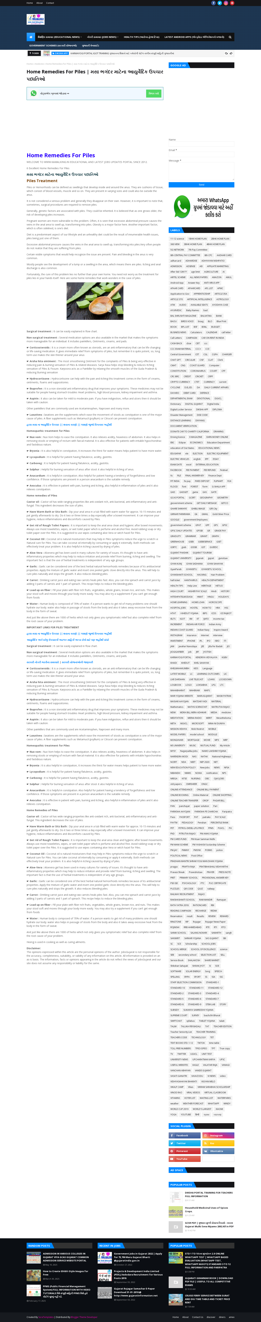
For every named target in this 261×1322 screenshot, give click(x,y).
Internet (205, 635)
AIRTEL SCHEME (178, 277)
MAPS (207, 690)
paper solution (201, 806)
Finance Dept (215, 475)
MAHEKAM (194, 690)
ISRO (217, 640)
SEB (172, 954)
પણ (93, 639)
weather (174, 1103)
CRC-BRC (174, 376)
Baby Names (192, 310)
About (39, 2)
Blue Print (221, 321)
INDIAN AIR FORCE (195, 624)
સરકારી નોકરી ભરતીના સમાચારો (43, 662)
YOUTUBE (186, 1114)
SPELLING (175, 976)
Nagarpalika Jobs (188, 751)
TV (171, 1053)
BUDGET (215, 326)
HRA (218, 607)
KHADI (173, 662)
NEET (193, 762)
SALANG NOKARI (199, 932)
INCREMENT (176, 624)
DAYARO (174, 392)
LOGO (189, 684)
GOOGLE (174, 519)
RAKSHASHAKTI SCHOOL (182, 899)
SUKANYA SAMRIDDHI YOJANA (198, 1009)
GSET (218, 541)
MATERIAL (216, 701)
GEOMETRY (222, 497)
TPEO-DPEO (201, 1048)
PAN (172, 806)
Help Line (192, 585)
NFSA (226, 767)
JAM (172, 646)
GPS (216, 525)
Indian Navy (203, 629)
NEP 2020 (204, 762)
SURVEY (195, 1015)
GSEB (191, 541)
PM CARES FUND (178, 839)
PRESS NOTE (225, 872)
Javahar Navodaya (188, 646)
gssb (183, 547)
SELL (223, 954)
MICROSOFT (198, 723)
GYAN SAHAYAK (215, 563)
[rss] (218, 1143)
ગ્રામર (206, 1114)
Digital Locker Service (181, 409)
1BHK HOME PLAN (198, 238)
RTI (215, 927)
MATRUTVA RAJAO (221, 706)
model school (197, 734)
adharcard (175, 260)
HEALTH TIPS (176, 585)
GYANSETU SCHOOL (211, 569)
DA (198, 387)
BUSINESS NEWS (178, 332)
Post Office (196, 855)
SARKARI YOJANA (192, 938)
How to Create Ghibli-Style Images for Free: (65, 1273)
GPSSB (199, 530)
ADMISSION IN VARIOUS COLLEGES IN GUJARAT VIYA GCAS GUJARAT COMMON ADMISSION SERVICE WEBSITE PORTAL (131, 53)
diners (222, 1317)
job (190, 651)
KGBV (224, 657)
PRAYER (210, 872)
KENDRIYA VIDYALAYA (206, 657)
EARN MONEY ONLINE (217, 437)
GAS (205, 492)
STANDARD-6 (194, 998)
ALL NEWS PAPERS (199, 277)
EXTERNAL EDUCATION (207, 464)
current (222, 381)
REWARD (224, 916)
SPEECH (218, 971)
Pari (215, 806)
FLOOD (174, 486)
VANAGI (226, 1064)
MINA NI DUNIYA (216, 723)
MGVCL (183, 723)
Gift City (213, 508)
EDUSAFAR (175, 453)
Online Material (200, 795)
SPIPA (187, 976)
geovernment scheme (181, 503)
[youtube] (185, 1159)
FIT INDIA (175, 481)
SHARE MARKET (212, 960)
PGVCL (221, 828)
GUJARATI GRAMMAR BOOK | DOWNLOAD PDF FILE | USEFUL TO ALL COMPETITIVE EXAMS (209, 1282)
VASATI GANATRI (178, 1076)
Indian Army (215, 624)
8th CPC (208, 255)
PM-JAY (173, 850)
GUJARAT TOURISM (202, 552)
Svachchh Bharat (212, 1015)
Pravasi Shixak (177, 872)
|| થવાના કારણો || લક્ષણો (73, 633)
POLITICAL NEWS (178, 855)
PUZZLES (174, 888)
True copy (225, 1048)
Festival (224, 470)
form (205, 486)
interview (217, 635)
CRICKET (199, 376)
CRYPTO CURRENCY (180, 381)
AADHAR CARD (224, 255)
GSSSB (194, 547)
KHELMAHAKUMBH (179, 668)
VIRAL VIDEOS (193, 1092)
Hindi (213, 591)
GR (208, 530)
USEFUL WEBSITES (179, 1064)
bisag (200, 321)
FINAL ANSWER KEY (194, 475)
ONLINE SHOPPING (222, 795)
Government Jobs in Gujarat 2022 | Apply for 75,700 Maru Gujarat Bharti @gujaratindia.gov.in (138, 1257)
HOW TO (206, 607)
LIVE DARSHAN (177, 679)
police (219, 850)
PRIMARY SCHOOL (189, 877)
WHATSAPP (213, 1103)
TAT (207, 1026)
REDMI (214, 910)
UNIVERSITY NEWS (179, 1059)
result (189, 916)
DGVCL (218, 398)
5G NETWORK (177, 249)
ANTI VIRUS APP (211, 282)
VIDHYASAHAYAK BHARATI (183, 1081)
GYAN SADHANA (194, 563)
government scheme (180, 525)
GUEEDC (214, 547)
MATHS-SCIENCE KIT (197, 706)
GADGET (184, 492)
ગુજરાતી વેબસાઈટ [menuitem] (90, 45)
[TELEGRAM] (218, 1159)
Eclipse (182, 442)
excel (188, 464)
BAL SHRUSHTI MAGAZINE (183, 315)
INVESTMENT (176, 640)
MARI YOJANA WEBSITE (181, 695)
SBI (224, 938)
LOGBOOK (175, 684)
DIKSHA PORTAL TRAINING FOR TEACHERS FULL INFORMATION (209, 1194)
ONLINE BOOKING (179, 795)
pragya (174, 866)
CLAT (210, 359)
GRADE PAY (220, 530)
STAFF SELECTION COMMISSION (186, 982)
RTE (208, 927)
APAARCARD (194, 288)
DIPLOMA (217, 409)
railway (210, 888)
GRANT (203, 536)
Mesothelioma (223, 717)
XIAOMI (219, 1109)
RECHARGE (200, 910)
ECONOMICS (196, 442)
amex (231, 1317)
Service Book (176, 960)
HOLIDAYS (223, 596)
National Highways (221, 756)
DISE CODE (202, 415)
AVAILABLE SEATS (199, 304)
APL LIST (209, 288)
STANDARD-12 (215, 987)
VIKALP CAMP (177, 1087)
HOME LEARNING (178, 602)
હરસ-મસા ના (34, 633)
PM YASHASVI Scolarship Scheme (208, 844)
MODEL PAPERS (178, 734)
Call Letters (176, 337)
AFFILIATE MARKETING (218, 266)
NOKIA (198, 773)
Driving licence (177, 437)
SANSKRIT (175, 938)
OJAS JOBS (219, 778)
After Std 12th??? (178, 271)
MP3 (217, 739)
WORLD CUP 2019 (179, 1109)
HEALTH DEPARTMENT (213, 580)
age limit (195, 271)
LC (191, 673)
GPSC (224, 525)
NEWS (217, 767)
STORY (223, 1004)
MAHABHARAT (177, 690)
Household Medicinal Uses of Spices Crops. (206, 1209)
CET (197, 354)
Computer (214, 365)
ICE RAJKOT (226, 613)
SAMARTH (216, 932)
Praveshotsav (195, 872)
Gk (196, 514)
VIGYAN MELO (208, 1081)
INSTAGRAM (176, 635)
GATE (213, 492)
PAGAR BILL (219, 800)
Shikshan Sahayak (179, 965)
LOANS (211, 679)
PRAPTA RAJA (188, 866)
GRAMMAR (190, 536)
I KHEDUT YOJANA (189, 613)
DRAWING (219, 431)
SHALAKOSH (194, 960)
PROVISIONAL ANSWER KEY (215, 877)
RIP (187, 921)
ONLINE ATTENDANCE (181, 789)
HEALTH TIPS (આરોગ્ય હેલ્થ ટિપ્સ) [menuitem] (141, 37)
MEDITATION (176, 717)
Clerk (220, 359)
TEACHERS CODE (178, 1037)
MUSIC (193, 745)
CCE (207, 348)
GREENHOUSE (177, 541)
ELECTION (198, 453)
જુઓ (91, 633)
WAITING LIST (206, 1098)
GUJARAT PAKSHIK (179, 552)
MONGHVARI (176, 739)
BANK (219, 315)
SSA (213, 976)
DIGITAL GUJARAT (194, 403)
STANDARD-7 (212, 998)
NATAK (204, 756)
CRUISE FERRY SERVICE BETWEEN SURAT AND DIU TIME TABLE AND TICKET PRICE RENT (207, 1299)
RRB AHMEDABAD (193, 927)
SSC (221, 976)
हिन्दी (197, 1114)
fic (171, 475)
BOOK (173, 326)
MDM (173, 712)
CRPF (210, 376)
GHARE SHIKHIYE (178, 508)
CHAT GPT (175, 359)
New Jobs (205, 767)
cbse (188, 343)
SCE (179, 943)
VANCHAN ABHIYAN (180, 1070)
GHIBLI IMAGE (198, 508)
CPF (223, 370)
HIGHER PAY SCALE (197, 591)
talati (221, 1020)
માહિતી (71, 639)
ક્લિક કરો (154, 93)
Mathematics (176, 706)
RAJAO (201, 894)
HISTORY (225, 591)
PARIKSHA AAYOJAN (180, 811)
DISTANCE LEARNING (180, 420)
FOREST (194, 486)
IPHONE (191, 640)
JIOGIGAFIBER (177, 651)
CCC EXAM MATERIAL (180, 348)
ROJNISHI (174, 927)
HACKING (201, 574)
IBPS (205, 613)
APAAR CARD (176, 288)
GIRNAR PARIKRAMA (180, 514)
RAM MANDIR (205, 899)
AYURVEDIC (176, 310)
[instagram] (226, 3)
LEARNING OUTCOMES (208, 673)
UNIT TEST (207, 1053)
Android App (177, 282)
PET (172, 828)
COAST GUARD (197, 365)
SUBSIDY (174, 1009)
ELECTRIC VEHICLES (179, 459)
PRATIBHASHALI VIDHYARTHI (213, 866)
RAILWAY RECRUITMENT (182, 894)
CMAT (173, 365)
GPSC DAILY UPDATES (181, 530)
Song (207, 971)
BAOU (173, 321)
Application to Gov (179, 293)
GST (203, 547)
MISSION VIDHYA (178, 728)
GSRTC (173, 547)
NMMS (188, 773)
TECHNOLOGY (198, 1037)
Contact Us (197, 1317)
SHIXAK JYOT (198, 965)
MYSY (173, 751)
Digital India (213, 403)
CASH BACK (176, 343)
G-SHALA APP (218, 486)
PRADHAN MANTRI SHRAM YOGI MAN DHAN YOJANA (196, 861)
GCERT (192, 497)
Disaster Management (181, 415)
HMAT (200, 596)
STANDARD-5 (177, 998)
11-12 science (177, 238)
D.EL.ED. (188, 387)
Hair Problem (217, 574)
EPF (206, 459)
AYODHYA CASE (220, 304)
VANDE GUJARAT (203, 1070)
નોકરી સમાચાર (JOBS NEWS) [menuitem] (101, 37)
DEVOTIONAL (203, 398)
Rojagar (197, 921)
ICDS (213, 613)
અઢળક (63, 639)
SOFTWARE (175, 971)
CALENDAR (211, 332)
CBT (198, 343)
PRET (172, 877)
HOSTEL (194, 607)
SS (206, 976)
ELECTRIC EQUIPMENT (218, 453)
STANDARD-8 (177, 1004)
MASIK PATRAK (224, 695)
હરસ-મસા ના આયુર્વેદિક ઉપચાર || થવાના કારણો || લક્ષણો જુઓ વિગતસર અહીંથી (69, 424)
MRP (225, 739)
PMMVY (185, 850)
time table (214, 1042)
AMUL (229, 277)
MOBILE (212, 728)
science (223, 949)
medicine (39, 63)
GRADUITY (175, 536)
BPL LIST (185, 326)
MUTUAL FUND (208, 745)
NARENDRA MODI (179, 756)
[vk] (218, 1151)
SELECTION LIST (208, 954)
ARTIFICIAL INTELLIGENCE (199, 299)
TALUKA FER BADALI (191, 1026)
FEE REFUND (210, 470)
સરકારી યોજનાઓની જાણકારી (77, 662)
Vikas (190, 1087)
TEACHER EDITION (223, 1026)
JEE (202, 646)
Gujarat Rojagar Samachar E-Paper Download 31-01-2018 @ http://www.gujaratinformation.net (136, 1292)
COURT (213, 370)
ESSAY (216, 459)
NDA (183, 762)
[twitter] (220, 3)
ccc (205, 343)
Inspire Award (221, 629)
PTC (203, 883)
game (195, 492)
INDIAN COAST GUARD (181, 629)
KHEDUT (185, 662)
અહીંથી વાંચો (101, 639)
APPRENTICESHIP (202, 293)
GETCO (224, 503)
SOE (217, 965)
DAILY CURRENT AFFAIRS (216, 387)
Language (207, 668)
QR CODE (188, 888)
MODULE (212, 734)
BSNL (204, 326)
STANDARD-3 (194, 993)
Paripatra (227, 811)
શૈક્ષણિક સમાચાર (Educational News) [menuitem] (59, 37)
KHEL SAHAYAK (201, 662)
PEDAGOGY (187, 822)
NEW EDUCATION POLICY (183, 767)
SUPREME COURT (178, 1015)
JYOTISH (207, 651)
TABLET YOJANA (207, 1020)
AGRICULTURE (211, 271)
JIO (228, 646)
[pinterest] (232, 3)
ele (186, 453)
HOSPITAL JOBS (178, 607)
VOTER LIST (189, 1098)
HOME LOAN (198, 602)
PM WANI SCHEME (179, 844)
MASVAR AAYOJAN (179, 701)
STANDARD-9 (194, 1004)
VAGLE (195, 1064)
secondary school (187, 954)
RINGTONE (175, 921)
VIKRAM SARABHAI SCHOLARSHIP (214, 1087)
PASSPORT (185, 817)
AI (224, 271)
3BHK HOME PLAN (193, 244)
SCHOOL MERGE (178, 949)
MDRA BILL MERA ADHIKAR (193, 712)
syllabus (190, 1020)
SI (210, 965)
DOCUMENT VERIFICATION (183, 426)
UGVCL (193, 1053)
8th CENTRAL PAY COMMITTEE (185, 255)
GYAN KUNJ (176, 563)
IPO (208, 640)
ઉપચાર (55, 633)
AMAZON (216, 277)
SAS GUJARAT (212, 938)
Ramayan (221, 899)
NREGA (173, 778)
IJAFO (206, 618)
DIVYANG (200, 420)
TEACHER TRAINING (206, 1031)
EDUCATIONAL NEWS (209, 448)
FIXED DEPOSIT (202, 481)
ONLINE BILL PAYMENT (208, 789)
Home (30, 2)
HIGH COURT (177, 591)
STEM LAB (210, 1004)
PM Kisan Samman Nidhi (203, 839)
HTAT (173, 613)
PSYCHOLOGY (189, 883)
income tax (218, 618)
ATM (172, 304)
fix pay (187, 481)
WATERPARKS (224, 1098)
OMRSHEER (191, 784)
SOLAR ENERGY (193, 971)
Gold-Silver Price (221, 514)
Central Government (180, 354)
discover (211, 1317)
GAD (172, 492)
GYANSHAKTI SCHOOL (181, 574)
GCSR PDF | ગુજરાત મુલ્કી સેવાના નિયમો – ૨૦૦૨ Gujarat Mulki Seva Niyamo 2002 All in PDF (209, 1224)
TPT (213, 1048)
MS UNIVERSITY (177, 745)
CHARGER (227, 354)
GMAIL (205, 514)
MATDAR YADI (200, 701)
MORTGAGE (193, 739)
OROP (206, 800)
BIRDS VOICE (187, 321)
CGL (205, 354)
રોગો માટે (86, 639)
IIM (190, 618)
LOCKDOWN (225, 679)
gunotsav (223, 558)
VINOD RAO (176, 1092)
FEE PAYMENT (192, 470)
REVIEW (212, 916)
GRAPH (215, 536)
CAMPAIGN (191, 337)
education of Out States (182, 448)
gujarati (199, 558)
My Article (225, 745)
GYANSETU (191, 569)
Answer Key (194, 282)
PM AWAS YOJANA (209, 833)
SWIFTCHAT (176, 1020)
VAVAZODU (197, 1076)
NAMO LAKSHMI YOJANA (214, 751)
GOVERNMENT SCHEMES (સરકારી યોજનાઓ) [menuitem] (53, 45)
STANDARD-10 (177, 987)
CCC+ (198, 348)
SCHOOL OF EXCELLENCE (203, 949)
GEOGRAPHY (206, 497)
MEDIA (214, 712)
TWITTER (181, 1053)
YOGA (173, 1114)
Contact (50, 2)
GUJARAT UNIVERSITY (180, 558)
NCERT (173, 762)
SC (171, 943)
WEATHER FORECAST (193, 1103)
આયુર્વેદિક (46, 633)
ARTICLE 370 (176, 299)
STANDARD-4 (212, 993)
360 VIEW (175, 244)
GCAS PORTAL (177, 497)
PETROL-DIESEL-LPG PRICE (191, 828)
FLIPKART (218, 481)
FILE (179, 475)
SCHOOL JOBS (209, 943)
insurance (192, 635)
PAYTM (173, 822)
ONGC (204, 784)
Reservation (176, 916)
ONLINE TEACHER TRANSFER (184, 800)
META (173, 723)
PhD (172, 833)
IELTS (172, 618)
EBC (172, 442)
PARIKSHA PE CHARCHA (206, 811)
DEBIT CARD (190, 392)
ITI (225, 640)
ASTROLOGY (222, 299)
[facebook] (213, 3)
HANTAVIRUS (190, 580)
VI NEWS (212, 1076)
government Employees (196, 519)
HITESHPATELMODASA (181, 596)
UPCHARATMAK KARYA (203, 1059)
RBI (212, 905)
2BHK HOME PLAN (220, 238)
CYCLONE (175, 387)
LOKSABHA (201, 684)
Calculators (196, 332)
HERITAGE (206, 585)
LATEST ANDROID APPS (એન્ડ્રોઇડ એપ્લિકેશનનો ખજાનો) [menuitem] (194, 37)
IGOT (182, 618)
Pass (172, 817)
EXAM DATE (176, 464)
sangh (229, 932)
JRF (197, 651)
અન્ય (78, 639)
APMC (220, 288)
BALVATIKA (206, 315)
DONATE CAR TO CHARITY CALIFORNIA (189, 431)
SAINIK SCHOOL (178, 932)
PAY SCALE (220, 817)
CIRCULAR (190, 359)
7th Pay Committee (197, 249)
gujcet (211, 558)
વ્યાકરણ (217, 1114)
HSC (226, 607)
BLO (210, 321)
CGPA (215, 354)
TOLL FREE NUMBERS (180, 1048)
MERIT (209, 717)
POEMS (208, 850)
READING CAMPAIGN (180, 910)
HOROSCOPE (215, 602)
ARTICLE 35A (221, 293)
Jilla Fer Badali (215, 646)
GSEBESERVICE (205, 541)
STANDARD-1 (212, 982)
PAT (196, 817)
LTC (222, 684)
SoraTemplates (46, 1317)
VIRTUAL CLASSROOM (215, 1092)
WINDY (227, 1103)
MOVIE (207, 739)
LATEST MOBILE (178, 673)
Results (200, 916)
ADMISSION (176, 266)
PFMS (210, 828)
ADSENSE (190, 266)
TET (212, 1037)
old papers (176, 784)
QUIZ (200, 888)
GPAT (198, 525)
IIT (198, 618)
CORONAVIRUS (198, 370)
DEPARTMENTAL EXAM (181, 398)
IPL (201, 640)
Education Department (218, 442)
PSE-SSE (174, 883)
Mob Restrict (197, 728)
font (184, 486)
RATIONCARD (199, 905)
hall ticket (175, 580)
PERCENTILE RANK (219, 822)
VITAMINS (175, 1098)
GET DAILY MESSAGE (207, 503)
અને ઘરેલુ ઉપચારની (48, 639)
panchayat (184, 806)
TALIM (173, 1026)
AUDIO (182, 304)
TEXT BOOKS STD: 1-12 (181, 1042)
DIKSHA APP (202, 409)
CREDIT (187, 376)
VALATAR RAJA (210, 1064)
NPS (224, 773)
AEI (201, 266)
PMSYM (197, 850)
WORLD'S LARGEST (202, 1109)
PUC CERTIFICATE (217, 883)
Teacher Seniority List (181, 1031)
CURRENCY (209, 381)
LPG (214, 684)
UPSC (222, 1059)
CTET (196, 381)
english (197, 459)
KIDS (196, 668)
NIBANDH (175, 773)
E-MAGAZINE (195, 437)
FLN (229, 481)
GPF (207, 525)
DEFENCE (204, 392)
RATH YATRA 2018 (179, 905)
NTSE (184, 778)
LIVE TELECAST (196, 679)
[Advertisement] (95, 125)
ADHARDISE (191, 260)
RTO (223, 927)
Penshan (202, 822)
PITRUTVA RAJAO (187, 833)
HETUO (219, 585)
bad (205, 310)
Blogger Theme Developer (84, 1317)
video (223, 1076)
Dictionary (175, 403)
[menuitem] (31, 37)
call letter (226, 332)
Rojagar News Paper (215, 921)
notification (212, 773)
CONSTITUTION (178, 370)
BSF (195, 326)
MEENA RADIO (195, 717)
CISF (202, 359)
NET (216, 762)
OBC (207, 778)
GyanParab (176, 569)
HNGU (211, 596)
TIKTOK (201, 1042)
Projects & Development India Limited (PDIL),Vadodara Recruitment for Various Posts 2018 (138, 1275)
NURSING (195, 778)
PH (230, 828)
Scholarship (191, 943)
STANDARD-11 (196, 987)
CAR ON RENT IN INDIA (213, 337)
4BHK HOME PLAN (215, 244)
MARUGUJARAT (204, 695)
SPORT (197, 976)
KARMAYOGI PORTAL (180, 657)
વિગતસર (99, 633)
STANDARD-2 (177, 993)
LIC (225, 673)
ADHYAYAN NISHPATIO (213, 260)
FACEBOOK (176, 470)
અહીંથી (107, 633)
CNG (183, 365)
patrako (207, 817)
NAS (194, 756)
